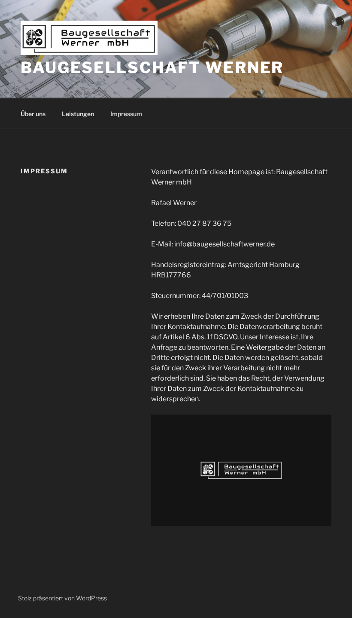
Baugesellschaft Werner (152, 67)
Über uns (33, 113)
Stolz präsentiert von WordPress (62, 598)
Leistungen (78, 113)
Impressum (126, 113)
